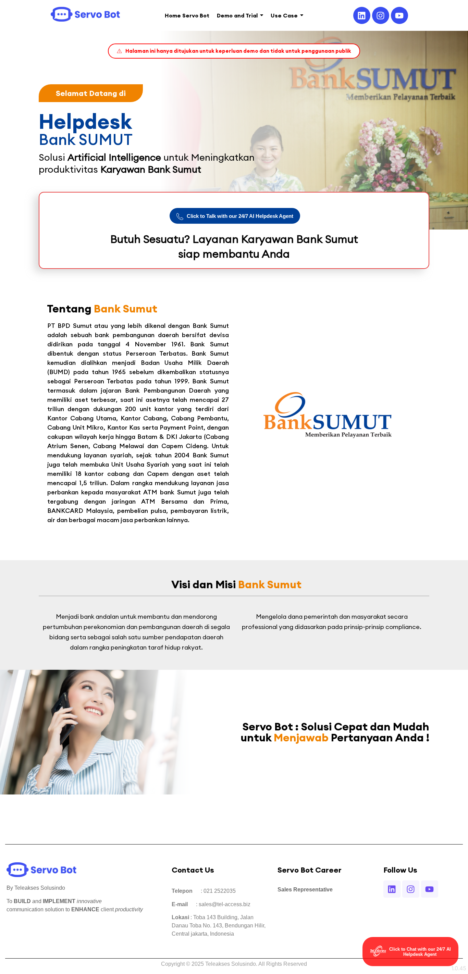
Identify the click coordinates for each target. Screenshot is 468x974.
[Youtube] (399, 15)
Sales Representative (305, 889)
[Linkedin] (361, 15)
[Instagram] (380, 15)
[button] (234, 51)
